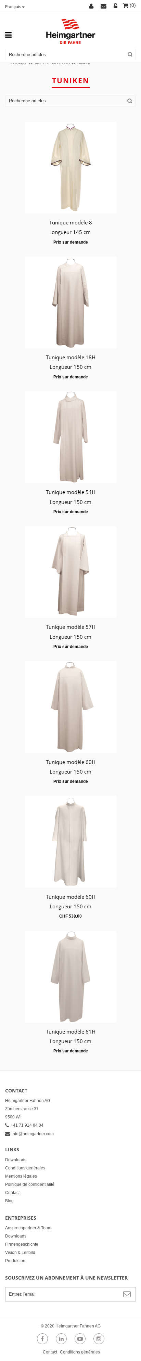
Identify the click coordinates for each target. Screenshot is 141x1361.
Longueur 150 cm (70, 366)
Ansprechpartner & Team (28, 1228)
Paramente (42, 63)
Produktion (15, 1260)
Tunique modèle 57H (70, 626)
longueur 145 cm (70, 232)
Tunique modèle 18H (70, 357)
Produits (63, 63)
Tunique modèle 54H (70, 492)
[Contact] (104, 6)
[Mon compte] (92, 6)
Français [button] (13, 6)
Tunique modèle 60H (70, 762)
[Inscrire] (115, 6)
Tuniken (83, 63)
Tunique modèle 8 (70, 222)
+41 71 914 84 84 (27, 1125)
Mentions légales (21, 1176)
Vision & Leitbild (20, 1252)
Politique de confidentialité (29, 1184)
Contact (12, 1192)
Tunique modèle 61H (70, 1031)
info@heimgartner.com (33, 1133)
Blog (9, 1200)
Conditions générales (25, 1168)
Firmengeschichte (21, 1244)
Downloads (15, 1159)
